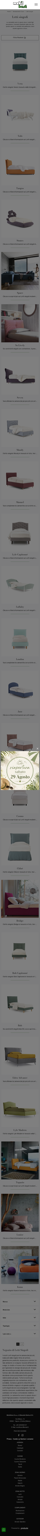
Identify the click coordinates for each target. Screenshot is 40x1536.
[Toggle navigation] (36, 5)
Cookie (15, 1439)
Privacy (9, 1439)
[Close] (37, 748)
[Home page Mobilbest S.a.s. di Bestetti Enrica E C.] (20, 5)
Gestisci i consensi (26, 1439)
